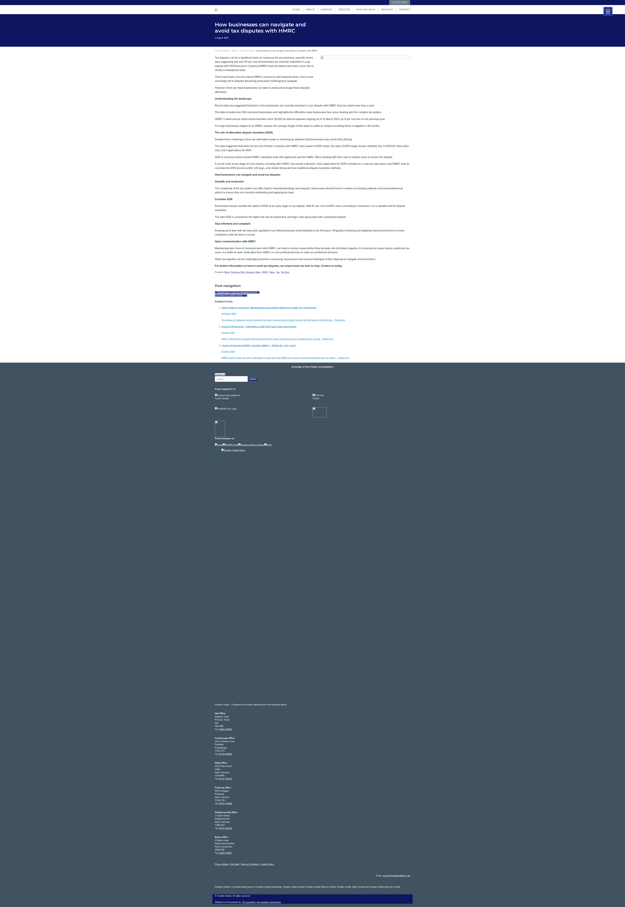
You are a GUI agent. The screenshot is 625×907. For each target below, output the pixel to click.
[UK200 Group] (230, 445)
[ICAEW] (219, 445)
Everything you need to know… (231, 295)
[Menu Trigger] (608, 11)
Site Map (234, 864)
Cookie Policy (267, 864)
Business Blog (238, 272)
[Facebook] (369, 2)
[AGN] (267, 445)
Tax (277, 272)
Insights (387, 9)
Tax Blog (285, 272)
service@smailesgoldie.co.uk (396, 875)
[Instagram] (376, 2)
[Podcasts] (383, 2)
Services (344, 9)
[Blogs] (386, 2)
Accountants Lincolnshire (269, 902)
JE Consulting (248, 902)
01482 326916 (225, 729)
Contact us (220, 374)
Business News (253, 272)
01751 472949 (225, 803)
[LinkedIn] (373, 2)
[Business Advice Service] (251, 445)
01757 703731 (225, 779)
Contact (404, 9)
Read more (340, 320)
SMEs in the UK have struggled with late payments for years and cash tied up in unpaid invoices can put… (272, 339)
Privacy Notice (222, 864)
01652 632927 (225, 853)
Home (296, 9)
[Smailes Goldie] (217, 10)
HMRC (265, 272)
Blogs (227, 272)
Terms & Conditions (250, 864)
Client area (400, 2)
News (272, 272)
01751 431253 (225, 828)
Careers (326, 9)
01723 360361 (225, 754)
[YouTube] (379, 2)
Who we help (365, 9)
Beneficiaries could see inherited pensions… (237, 292)
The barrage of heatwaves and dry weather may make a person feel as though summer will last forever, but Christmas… (278, 320)
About (310, 9)
